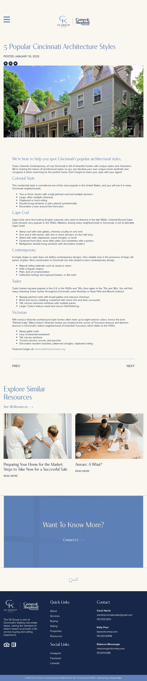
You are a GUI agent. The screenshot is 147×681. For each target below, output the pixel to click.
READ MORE (11, 476)
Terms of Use (102, 678)
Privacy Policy (116, 678)
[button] (6, 63)
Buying (54, 621)
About (53, 611)
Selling (54, 626)
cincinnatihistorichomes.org (50, 349)
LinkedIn (55, 663)
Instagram (55, 653)
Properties (56, 631)
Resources (56, 636)
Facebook (55, 658)
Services (55, 616)
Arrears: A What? (88, 465)
